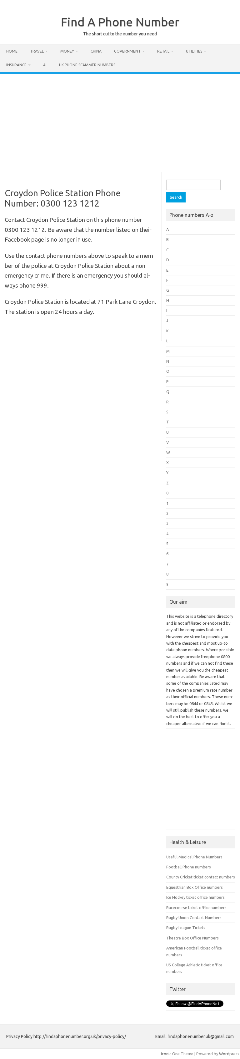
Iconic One (170, 1053)
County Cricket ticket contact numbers (200, 877)
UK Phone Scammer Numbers (87, 65)
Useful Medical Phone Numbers (194, 857)
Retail (163, 51)
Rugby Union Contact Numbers (194, 917)
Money (67, 51)
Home (12, 51)
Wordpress (229, 1053)
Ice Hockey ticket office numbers (195, 897)
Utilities (194, 51)
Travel (37, 51)
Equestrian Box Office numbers (194, 887)
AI (45, 65)
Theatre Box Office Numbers (192, 938)
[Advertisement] (120, 121)
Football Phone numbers (188, 867)
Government (127, 51)
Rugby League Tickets (185, 927)
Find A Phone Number (120, 21)
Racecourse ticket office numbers (196, 907)
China (96, 51)
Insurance (16, 65)
